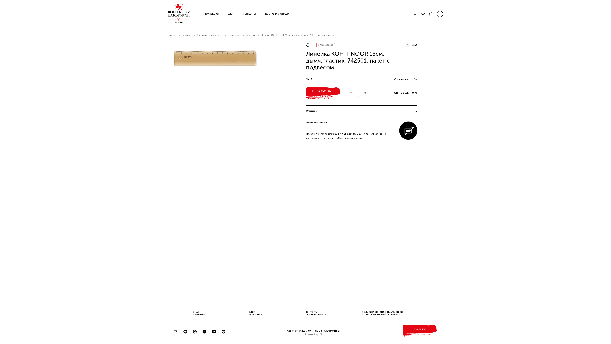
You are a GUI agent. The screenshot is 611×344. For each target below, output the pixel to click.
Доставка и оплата (277, 14)
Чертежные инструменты (241, 35)
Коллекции (211, 14)
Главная (171, 35)
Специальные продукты (209, 35)
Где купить (255, 314)
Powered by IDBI (314, 334)
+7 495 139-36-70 (349, 133)
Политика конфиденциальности (382, 312)
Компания (199, 314)
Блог (231, 14)
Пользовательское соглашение (381, 314)
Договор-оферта (316, 314)
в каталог (420, 329)
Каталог (186, 35)
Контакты (249, 14)
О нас (196, 312)
